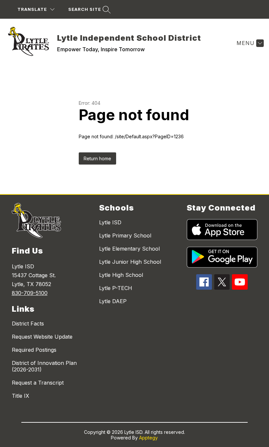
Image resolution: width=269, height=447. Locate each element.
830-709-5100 (30, 293)
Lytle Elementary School (129, 248)
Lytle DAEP (113, 301)
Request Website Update (42, 336)
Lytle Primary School (125, 235)
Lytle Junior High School (130, 261)
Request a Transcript (38, 382)
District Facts (28, 323)
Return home (97, 158)
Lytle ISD (110, 222)
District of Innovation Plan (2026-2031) (44, 366)
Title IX (20, 395)
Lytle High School (121, 275)
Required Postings (34, 349)
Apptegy (148, 437)
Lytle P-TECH (115, 288)
